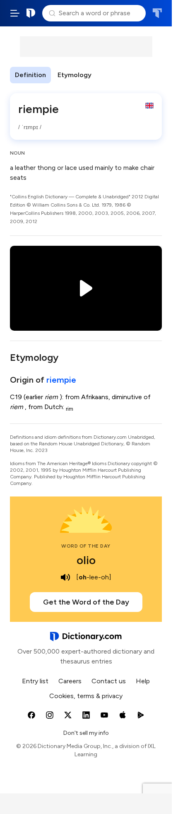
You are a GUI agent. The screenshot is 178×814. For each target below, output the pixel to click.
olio (86, 560)
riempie (61, 380)
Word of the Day (86, 546)
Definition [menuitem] (30, 75)
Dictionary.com (31, 13)
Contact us (108, 681)
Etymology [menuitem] (74, 75)
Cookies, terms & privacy (86, 696)
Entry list (35, 681)
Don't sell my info (86, 732)
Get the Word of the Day (86, 602)
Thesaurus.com (157, 13)
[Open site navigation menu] (15, 13)
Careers (70, 681)
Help (143, 681)
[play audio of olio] (65, 577)
